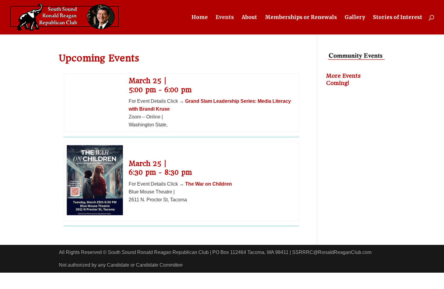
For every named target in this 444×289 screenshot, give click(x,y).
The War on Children (208, 184)
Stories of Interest (397, 18)
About (249, 18)
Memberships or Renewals (301, 18)
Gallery (355, 18)
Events (225, 18)
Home (199, 18)
